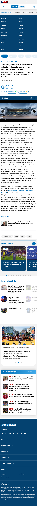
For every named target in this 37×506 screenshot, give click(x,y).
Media (3, 440)
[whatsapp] (10, 433)
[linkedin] (17, 433)
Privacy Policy (5, 477)
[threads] (21, 433)
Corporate (4, 474)
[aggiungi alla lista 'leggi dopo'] (7, 87)
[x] (13, 433)
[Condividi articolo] (3, 87)
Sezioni (3, 451)
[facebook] (2, 433)
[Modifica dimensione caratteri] (11, 87)
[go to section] (34, 243)
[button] (18, 6)
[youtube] (25, 433)
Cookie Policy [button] (22, 474)
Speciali (3, 457)
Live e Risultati (5, 445)
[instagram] (6, 433)
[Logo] (18, 6)
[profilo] (34, 6)
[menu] (2, 6)
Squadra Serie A (6, 463)
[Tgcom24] (4, 2)
